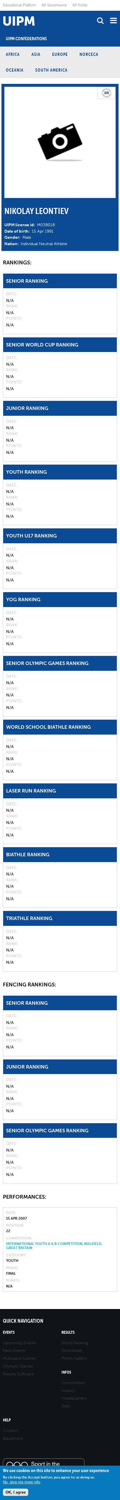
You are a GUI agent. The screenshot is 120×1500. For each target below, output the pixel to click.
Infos (66, 1372)
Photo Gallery (74, 1358)
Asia (35, 54)
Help (7, 1420)
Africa (13, 54)
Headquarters (74, 1398)
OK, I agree (16, 1492)
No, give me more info (21, 1482)
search (100, 20)
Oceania (15, 70)
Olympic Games (18, 1366)
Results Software (18, 1374)
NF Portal (80, 4)
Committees (73, 1382)
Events (9, 1332)
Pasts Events (14, 1350)
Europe (60, 54)
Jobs (65, 1406)
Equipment (13, 1438)
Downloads (71, 1350)
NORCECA (89, 54)
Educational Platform (19, 4)
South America (51, 70)
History (68, 1390)
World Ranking (74, 1342)
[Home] (1, 10)
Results (68, 1332)
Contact (10, 1430)
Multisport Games (19, 1358)
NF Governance (54, 4)
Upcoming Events (19, 1342)
